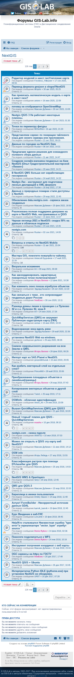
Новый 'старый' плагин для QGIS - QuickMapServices (33, 418)
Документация (40, 653)
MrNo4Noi (39, 129)
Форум (30, 655)
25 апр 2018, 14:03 (62, 467)
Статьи (29, 653)
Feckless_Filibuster (43, 81)
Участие (21, 655)
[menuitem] (11, 42)
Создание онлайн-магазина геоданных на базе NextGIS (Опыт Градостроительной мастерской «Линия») (40, 163)
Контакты (10, 655)
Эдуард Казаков (42, 289)
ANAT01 (38, 435)
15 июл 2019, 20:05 (60, 360)
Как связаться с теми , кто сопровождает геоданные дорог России (37, 296)
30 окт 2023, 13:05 (61, 109)
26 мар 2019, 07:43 (59, 382)
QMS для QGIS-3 (22, 485)
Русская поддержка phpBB (37, 646)
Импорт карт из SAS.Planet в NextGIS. (35, 357)
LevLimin (38, 517)
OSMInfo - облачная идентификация (34, 400)
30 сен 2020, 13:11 (54, 300)
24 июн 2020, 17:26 (48, 311)
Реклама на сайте (26, 657)
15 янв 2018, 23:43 (62, 548)
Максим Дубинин (42, 109)
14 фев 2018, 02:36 (58, 531)
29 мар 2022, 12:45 (52, 196)
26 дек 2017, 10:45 (61, 565)
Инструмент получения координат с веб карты (40, 545)
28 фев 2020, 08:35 (59, 351)
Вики (42, 655)
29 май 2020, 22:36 (61, 331)
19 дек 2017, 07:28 (51, 576)
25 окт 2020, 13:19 (60, 289)
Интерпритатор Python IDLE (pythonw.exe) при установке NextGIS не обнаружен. (40, 572)
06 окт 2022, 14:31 (51, 146)
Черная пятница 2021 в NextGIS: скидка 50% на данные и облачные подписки (40, 222)
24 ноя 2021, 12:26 (52, 226)
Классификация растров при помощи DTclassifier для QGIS (35, 463)
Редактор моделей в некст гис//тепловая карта (40, 78)
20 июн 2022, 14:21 (52, 169)
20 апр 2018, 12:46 (50, 480)
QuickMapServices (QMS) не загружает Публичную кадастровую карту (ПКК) (35, 319)
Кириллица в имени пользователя (33, 494)
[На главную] (37, 5)
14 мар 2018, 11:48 (59, 497)
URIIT (37, 576)
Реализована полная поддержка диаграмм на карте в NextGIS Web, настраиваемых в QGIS (40, 213)
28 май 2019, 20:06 (55, 371)
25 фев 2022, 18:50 (62, 205)
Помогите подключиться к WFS (31, 537)
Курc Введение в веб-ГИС (27, 514)
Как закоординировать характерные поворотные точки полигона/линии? (34, 276)
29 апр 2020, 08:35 (53, 340)
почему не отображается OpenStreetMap (36, 106)
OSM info (17, 452)
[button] (47, 66)
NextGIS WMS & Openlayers (28, 477)
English (57, 13)
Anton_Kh (38, 402)
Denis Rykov (40, 531)
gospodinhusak (41, 360)
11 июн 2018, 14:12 (62, 447)
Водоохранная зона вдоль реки (31, 329)
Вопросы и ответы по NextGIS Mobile (34, 242)
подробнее (41, 676)
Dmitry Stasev (40, 497)
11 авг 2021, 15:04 (51, 245)
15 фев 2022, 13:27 (52, 217)
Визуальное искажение (26, 266)
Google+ (46, 13)
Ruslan (37, 140)
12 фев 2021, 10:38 (59, 280)
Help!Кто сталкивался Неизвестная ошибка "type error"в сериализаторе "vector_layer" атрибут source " (41, 525)
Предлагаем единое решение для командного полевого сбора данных (40, 153)
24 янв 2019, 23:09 (54, 402)
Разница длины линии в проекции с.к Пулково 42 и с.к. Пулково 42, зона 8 (40, 307)
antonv (37, 100)
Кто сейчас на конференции (19, 605)
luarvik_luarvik (41, 508)
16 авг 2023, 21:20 (54, 129)
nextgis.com (19, 229)
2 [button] (39, 66)
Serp (36, 480)
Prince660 (39, 371)
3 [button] (43, 66)
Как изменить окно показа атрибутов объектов (40, 286)
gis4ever (38, 340)
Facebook (32, 13)
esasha (37, 422)
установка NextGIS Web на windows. (34, 337)
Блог (8, 657)
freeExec (38, 300)
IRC (14, 657)
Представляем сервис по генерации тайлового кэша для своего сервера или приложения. (40, 136)
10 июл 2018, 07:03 (53, 435)
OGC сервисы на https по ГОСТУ (31, 554)
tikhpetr (37, 89)
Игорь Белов (41, 280)
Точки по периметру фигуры (29, 126)
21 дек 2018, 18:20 (61, 411)
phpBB (31, 644)
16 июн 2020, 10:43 (52, 323)
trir (35, 269)
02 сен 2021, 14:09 (52, 232)
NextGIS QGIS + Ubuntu (26, 562)
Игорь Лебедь (41, 455)
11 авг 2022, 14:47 (51, 157)
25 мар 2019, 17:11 (52, 394)
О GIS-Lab (19, 653)
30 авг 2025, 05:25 (52, 89)
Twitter (18, 13)
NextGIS (9, 55)
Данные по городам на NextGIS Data (34, 144)
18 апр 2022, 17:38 (52, 187)
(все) (36, 655)
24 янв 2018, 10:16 (58, 539)
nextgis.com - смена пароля (29, 433)
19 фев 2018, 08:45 (54, 517)
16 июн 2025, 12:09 (52, 100)
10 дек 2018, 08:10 (52, 422)
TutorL (37, 394)
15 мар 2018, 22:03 (62, 488)
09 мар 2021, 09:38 (48, 269)
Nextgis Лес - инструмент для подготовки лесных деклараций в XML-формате (37, 183)
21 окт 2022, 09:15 (51, 140)
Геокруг (63, 659)
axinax (37, 323)
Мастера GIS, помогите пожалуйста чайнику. (39, 255)
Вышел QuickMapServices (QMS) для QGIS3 (38, 408)
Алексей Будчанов (43, 258)
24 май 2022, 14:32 (52, 178)
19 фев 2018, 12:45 (59, 508)
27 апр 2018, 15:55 (59, 455)
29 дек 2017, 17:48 (54, 556)
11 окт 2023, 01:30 (61, 120)
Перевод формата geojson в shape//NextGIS (38, 86)
